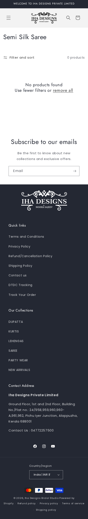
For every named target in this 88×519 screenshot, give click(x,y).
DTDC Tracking (20, 285)
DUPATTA (16, 322)
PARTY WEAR (18, 360)
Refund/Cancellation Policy (31, 256)
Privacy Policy (19, 246)
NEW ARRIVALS (19, 370)
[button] (8, 17)
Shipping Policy (20, 266)
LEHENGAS (16, 341)
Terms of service (73, 503)
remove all (63, 90)
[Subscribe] (74, 171)
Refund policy (27, 503)
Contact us (18, 275)
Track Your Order (22, 295)
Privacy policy (49, 503)
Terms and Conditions (26, 236)
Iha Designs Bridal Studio (42, 498)
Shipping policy (46, 510)
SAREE (13, 350)
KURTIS (14, 331)
